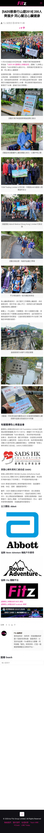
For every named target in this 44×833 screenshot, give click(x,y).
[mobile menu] (41, 3)
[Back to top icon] (22, 814)
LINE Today (25, 825)
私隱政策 (25, 823)
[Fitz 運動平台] (22, 3)
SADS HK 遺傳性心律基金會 (18, 65)
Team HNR (34, 823)
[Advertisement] (22, 689)
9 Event (17, 825)
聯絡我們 (7, 823)
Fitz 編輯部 (7, 23)
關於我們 (16, 823)
